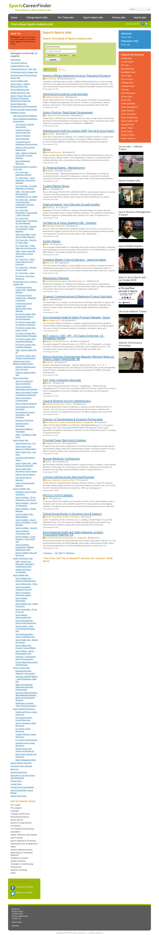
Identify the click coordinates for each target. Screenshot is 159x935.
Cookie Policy (16, 784)
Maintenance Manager (56, 278)
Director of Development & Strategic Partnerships (73, 419)
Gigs (74, 55)
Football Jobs (126, 58)
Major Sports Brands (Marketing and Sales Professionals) (24, 687)
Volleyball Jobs (127, 83)
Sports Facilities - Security (26, 528)
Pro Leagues (16, 808)
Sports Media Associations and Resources (27, 663)
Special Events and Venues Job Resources (25, 749)
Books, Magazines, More (26, 760)
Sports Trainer (127, 131)
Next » (72, 553)
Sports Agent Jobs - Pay (26, 443)
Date (63, 70)
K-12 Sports (16, 826)
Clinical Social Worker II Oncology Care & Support (72, 513)
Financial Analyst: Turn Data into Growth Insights (71, 204)
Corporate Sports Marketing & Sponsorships (27, 143)
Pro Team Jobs (65, 17)
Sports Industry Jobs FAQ (21, 763)
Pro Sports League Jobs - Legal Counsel (26, 329)
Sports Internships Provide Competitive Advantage (27, 393)
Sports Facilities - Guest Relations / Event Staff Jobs (26, 539)
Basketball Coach (128, 72)
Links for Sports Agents (25, 474)
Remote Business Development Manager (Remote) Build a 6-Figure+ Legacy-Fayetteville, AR (79, 358)
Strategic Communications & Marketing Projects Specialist (77, 296)
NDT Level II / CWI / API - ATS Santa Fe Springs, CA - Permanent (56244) (74, 337)
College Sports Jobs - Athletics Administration (23, 362)
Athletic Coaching (19, 870)
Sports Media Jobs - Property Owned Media (25, 646)
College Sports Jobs (36, 17)
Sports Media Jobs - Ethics (27, 584)
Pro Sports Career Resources (23, 730)
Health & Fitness (18, 861)
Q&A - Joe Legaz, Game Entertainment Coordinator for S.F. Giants (27, 194)
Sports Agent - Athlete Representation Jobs (20, 85)
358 (60, 553)
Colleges (15, 811)
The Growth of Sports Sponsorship (25, 125)
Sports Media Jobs (20, 575)
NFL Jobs (125, 65)
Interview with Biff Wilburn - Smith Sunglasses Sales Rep (27, 679)
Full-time (51, 55)
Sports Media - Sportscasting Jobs (23, 616)
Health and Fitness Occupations (23, 570)
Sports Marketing (128, 103)
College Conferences (20, 814)
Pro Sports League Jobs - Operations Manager (26, 340)
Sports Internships (20, 378)
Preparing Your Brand (24, 420)
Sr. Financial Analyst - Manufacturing (64, 167)
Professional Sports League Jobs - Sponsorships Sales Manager (24, 307)
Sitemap (15, 925)
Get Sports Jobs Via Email (21, 766)
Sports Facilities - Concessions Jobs (23, 532)
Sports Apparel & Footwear (23, 840)
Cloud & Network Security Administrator (67, 401)
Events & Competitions (21, 823)
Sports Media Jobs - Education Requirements (26, 579)
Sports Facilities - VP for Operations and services (26, 498)
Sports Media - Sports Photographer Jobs (25, 652)
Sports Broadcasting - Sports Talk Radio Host (25, 635)
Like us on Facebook (142, 23)
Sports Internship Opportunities (24, 109)
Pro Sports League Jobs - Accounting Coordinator (26, 323)
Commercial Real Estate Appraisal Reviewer (69, 477)
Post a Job (125, 45)
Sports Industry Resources (24, 709)
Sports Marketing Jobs (20, 89)
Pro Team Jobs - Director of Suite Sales (26, 268)
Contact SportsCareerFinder (22, 787)
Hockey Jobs (126, 97)
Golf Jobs (125, 90)
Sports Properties (23, 135)
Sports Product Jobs (21, 668)
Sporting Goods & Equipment (24, 843)
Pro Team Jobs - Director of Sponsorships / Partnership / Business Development (26, 203)
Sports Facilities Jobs (19, 81)
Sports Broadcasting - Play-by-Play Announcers (26, 621)
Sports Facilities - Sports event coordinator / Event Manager (26, 522)
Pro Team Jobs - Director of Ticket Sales (26, 241)
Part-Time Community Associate (62, 380)
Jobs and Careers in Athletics (25, 116)
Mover (47, 149)
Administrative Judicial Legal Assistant (65, 94)
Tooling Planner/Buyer (56, 186)
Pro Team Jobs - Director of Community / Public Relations (26, 229)
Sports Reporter (127, 110)
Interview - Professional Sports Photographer (26, 657)
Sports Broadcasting (129, 117)
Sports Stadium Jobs (129, 121)
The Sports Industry (19, 63)
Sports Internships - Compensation (24, 399)
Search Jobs (140, 17)
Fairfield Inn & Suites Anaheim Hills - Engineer (70, 222)
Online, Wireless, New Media (24, 835)
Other (13, 873)
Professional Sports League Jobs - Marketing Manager (26, 289)
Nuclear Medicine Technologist (61, 458)
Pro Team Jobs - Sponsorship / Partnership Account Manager (26, 220)
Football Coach (127, 62)
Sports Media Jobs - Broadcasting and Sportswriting (24, 105)
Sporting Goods (127, 124)
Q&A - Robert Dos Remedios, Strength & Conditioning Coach (25, 564)
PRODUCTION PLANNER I (58, 495)
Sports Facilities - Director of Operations (26, 504)
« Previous (47, 553)
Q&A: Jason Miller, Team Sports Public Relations (26, 235)
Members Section (18, 112)
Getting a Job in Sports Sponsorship (25, 148)
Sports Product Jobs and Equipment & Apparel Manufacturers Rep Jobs (21, 98)
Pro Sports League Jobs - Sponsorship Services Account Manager (26, 316)
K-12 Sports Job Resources (26, 740)
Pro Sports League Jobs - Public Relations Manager (26, 334)
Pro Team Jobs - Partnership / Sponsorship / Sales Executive (26, 212)
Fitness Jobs (118, 17)
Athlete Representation (21, 849)
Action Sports (17, 820)
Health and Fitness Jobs (20, 93)
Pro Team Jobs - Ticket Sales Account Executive (26, 246)
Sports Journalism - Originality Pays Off (24, 588)
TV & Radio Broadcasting (22, 829)
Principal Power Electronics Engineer (64, 440)
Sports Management (129, 107)
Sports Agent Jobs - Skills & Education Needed (26, 464)
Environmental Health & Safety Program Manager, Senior (76, 317)
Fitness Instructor (128, 138)
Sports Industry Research (26, 403)
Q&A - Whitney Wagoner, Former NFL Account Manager (26, 155)
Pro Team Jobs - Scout (25, 273)
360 (67, 553)
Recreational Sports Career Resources (24, 718)
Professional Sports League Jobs (24, 72)
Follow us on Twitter (146, 23)
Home (14, 17)
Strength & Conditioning (22, 864)
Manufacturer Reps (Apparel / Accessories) (25, 672)
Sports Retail (17, 838)
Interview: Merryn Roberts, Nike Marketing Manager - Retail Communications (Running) (27, 696)
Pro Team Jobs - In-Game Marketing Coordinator (26, 187)
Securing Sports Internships (22, 424)
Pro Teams (15, 805)
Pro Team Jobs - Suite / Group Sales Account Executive (25, 261)
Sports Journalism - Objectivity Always (23, 593)
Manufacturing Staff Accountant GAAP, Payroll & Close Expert (78, 130)
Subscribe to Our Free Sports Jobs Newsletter (23, 776)
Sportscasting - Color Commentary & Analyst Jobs (25, 628)
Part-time (64, 55)
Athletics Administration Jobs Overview (26, 368)
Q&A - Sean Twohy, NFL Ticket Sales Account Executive (26, 253)
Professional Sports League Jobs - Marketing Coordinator (26, 298)
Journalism (15, 832)
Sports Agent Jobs (93, 17)
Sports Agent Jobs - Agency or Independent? (26, 447)
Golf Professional (128, 93)
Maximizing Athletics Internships (24, 430)
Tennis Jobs (126, 100)
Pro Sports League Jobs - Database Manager (26, 345)
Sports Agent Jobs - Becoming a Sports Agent (26, 470)
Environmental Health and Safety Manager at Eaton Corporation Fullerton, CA (73, 533)
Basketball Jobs (127, 69)
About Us (14, 769)
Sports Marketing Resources (23, 162)
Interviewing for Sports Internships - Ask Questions (25, 414)
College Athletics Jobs (20, 66)
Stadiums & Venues (19, 858)
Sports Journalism (128, 114)
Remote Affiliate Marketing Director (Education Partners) (77, 75)
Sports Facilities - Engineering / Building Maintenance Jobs (25, 547)
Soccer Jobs (126, 76)
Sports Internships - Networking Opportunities (26, 388)
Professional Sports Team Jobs (24, 69)
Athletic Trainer (127, 128)
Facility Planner (52, 241)
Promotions (16, 867)
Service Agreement (19, 772)
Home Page (15, 60)
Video (13, 846)
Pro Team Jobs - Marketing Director (23, 173)
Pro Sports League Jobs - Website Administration (26, 357)
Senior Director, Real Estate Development (68, 112)
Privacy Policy (16, 781)
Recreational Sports (20, 817)
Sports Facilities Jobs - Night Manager (25, 515)
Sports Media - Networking (22, 599)
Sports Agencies (22, 139)
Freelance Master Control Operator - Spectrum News (74, 259)
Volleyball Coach (128, 86)
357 (56, 553)
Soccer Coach (127, 79)
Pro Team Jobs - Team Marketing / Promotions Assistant (26, 180)
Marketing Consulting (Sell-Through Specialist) (26, 704)
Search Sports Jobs (18, 796)
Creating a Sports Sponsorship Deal (23, 131)
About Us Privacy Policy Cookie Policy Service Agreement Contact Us (20, 914)
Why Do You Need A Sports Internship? (24, 382)
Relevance (51, 70)
